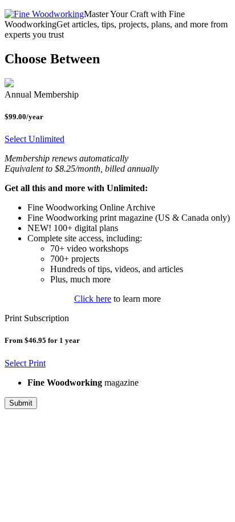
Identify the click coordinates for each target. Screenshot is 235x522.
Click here (92, 299)
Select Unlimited (34, 139)
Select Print (25, 363)
